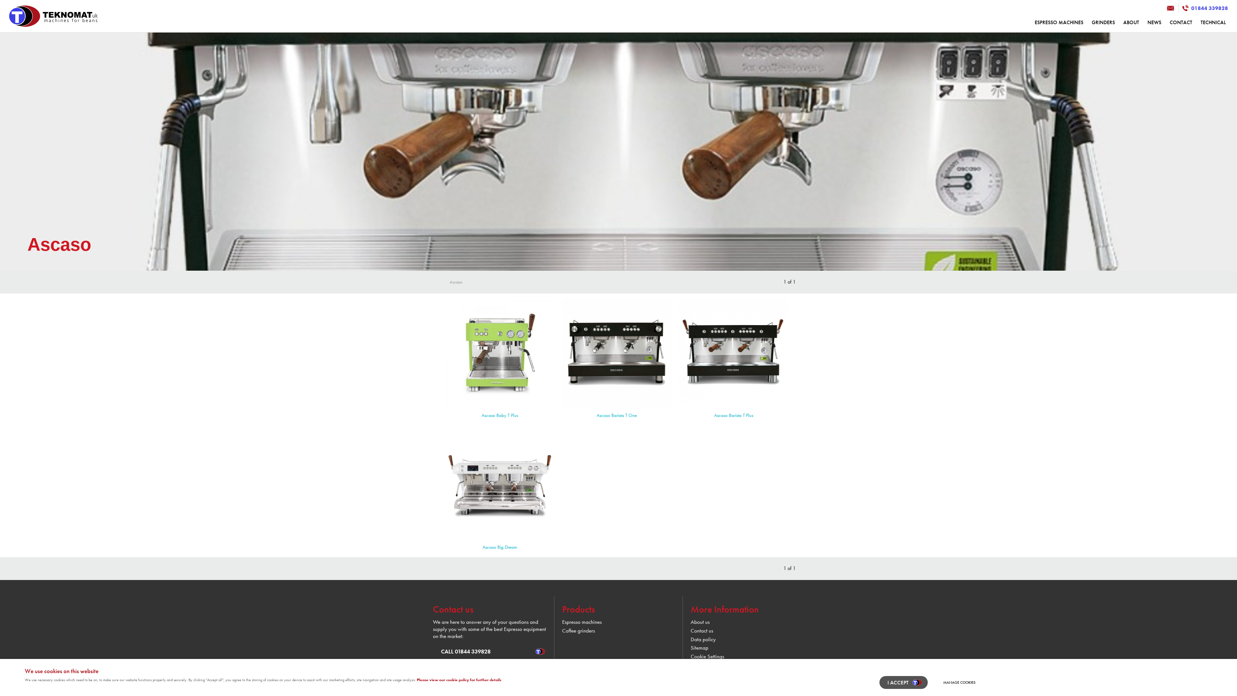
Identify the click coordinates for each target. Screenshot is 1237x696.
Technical (1213, 22)
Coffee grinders (578, 630)
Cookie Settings (707, 656)
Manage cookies (959, 682)
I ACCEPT (897, 682)
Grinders (1103, 22)
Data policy (703, 639)
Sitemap (699, 647)
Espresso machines (1059, 22)
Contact (1181, 22)
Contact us (702, 630)
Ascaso (456, 282)
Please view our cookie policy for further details (459, 680)
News (1154, 22)
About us (700, 622)
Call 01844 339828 (466, 651)
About (1131, 22)
